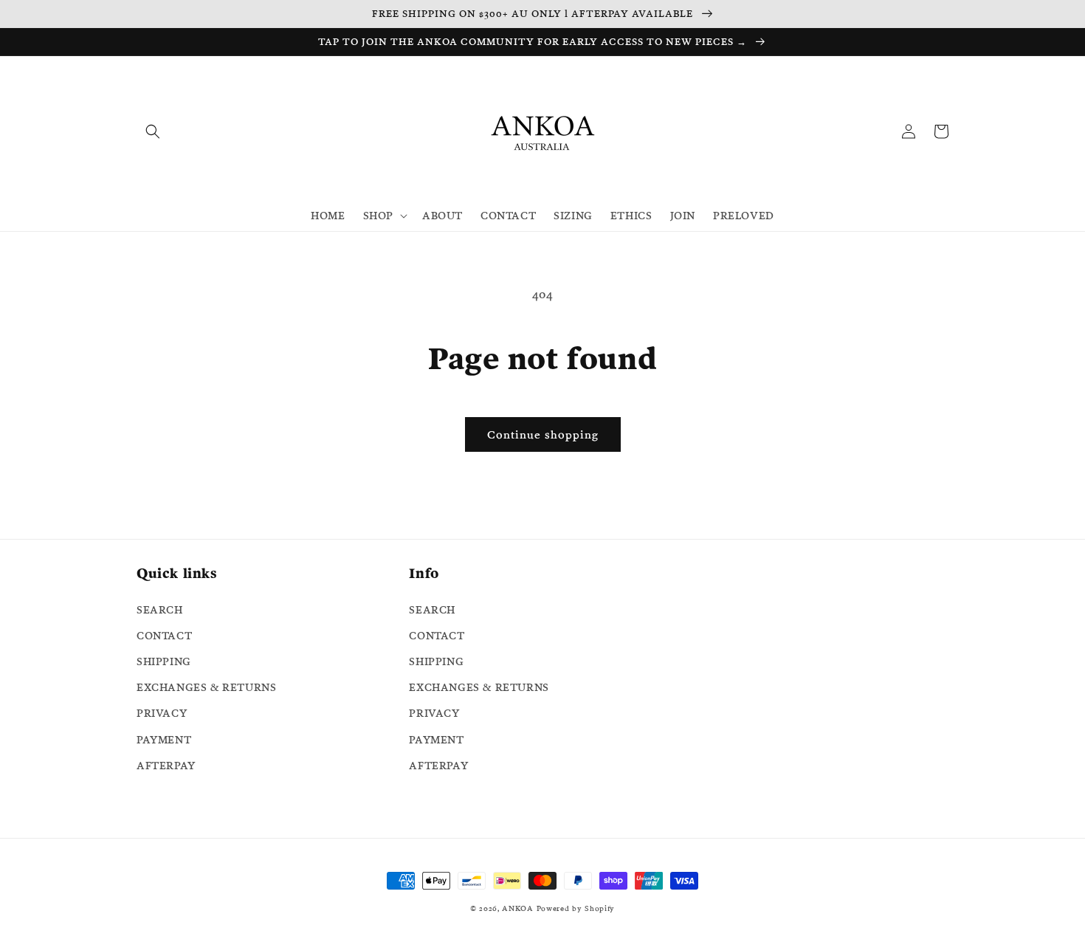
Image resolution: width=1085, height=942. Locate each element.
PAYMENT (164, 739)
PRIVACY (162, 713)
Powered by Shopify (576, 908)
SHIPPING (164, 661)
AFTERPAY (166, 765)
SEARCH (160, 609)
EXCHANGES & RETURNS (206, 687)
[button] (153, 131)
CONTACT (164, 635)
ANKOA (518, 908)
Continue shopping (543, 434)
